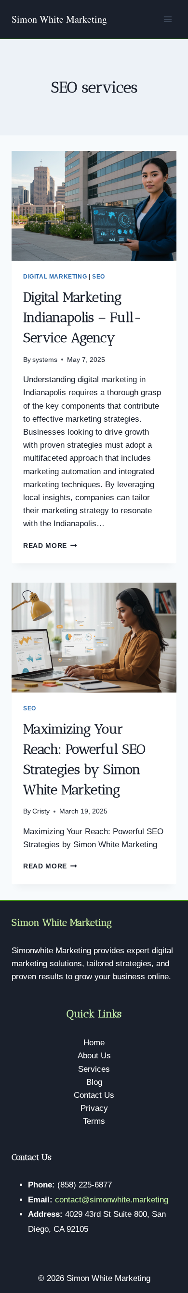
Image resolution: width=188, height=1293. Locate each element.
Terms (94, 1121)
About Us (94, 1055)
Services (94, 1069)
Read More (50, 545)
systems (44, 359)
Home (94, 1042)
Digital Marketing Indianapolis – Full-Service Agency (82, 317)
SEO (98, 276)
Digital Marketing (55, 276)
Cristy (41, 811)
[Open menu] (167, 19)
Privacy (94, 1108)
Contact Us (94, 1095)
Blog (94, 1082)
